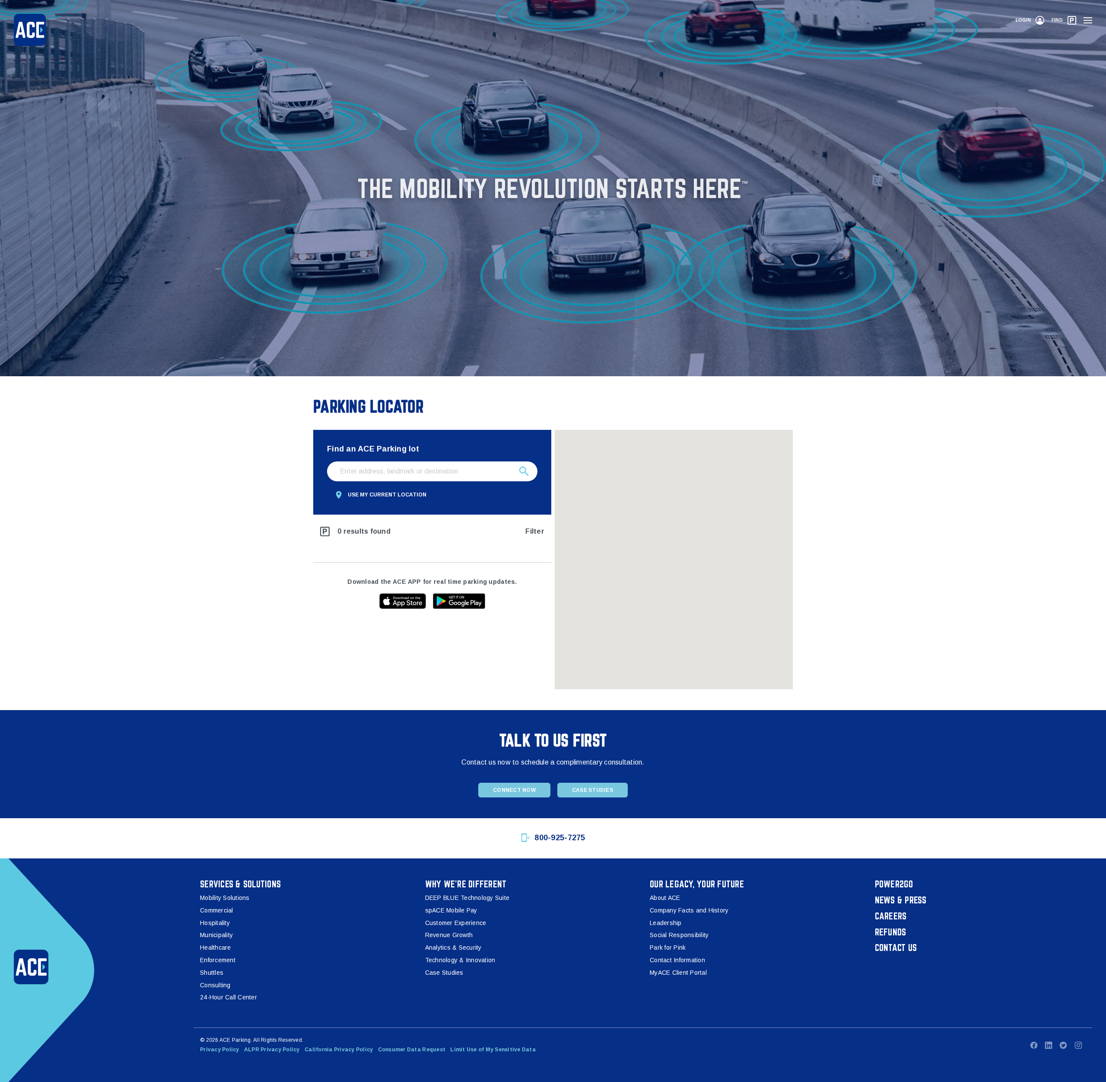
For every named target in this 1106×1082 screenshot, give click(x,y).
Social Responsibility (679, 935)
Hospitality (215, 922)
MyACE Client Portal (678, 972)
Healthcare (215, 947)
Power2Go (894, 884)
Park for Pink (668, 947)
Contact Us (896, 947)
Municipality (216, 935)
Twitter (1063, 1045)
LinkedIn (1048, 1045)
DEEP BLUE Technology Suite (467, 897)
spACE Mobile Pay (451, 910)
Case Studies (592, 790)
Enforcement (217, 960)
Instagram (1078, 1045)
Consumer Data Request (411, 1050)
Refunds (890, 932)
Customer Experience (455, 922)
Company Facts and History (689, 910)
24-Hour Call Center (228, 997)
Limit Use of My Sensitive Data (493, 1050)
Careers (891, 916)
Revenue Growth (449, 935)
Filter (534, 531)
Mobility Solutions (225, 897)
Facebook (1034, 1045)
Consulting (215, 985)
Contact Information (677, 960)
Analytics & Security (453, 947)
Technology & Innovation (460, 960)
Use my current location (387, 495)
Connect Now (514, 790)
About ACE (665, 897)
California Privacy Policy (339, 1050)
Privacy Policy (219, 1050)
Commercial (216, 910)
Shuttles (211, 972)
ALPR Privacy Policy (272, 1050)
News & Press (901, 900)
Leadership (666, 922)
